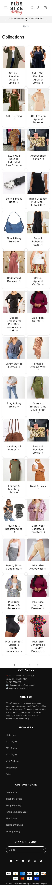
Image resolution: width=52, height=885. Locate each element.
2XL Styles (11, 741)
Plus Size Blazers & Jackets (13, 605)
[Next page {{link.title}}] (38, 665)
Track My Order (14, 799)
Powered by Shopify (38, 884)
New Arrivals (38, 486)
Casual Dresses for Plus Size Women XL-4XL (14, 324)
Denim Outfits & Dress (14, 365)
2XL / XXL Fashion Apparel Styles (38, 78)
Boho (8, 774)
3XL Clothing (14, 116)
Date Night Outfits (38, 319)
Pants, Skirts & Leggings (13, 567)
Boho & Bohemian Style (38, 241)
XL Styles (10, 735)
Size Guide (11, 818)
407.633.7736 (15, 682)
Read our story (22, 718)
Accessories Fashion (38, 157)
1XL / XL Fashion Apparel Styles (14, 78)
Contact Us (11, 792)
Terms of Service (14, 825)
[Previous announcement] (5, 19)
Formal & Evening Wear (38, 365)
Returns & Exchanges (16, 812)
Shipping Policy (14, 805)
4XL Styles (11, 754)
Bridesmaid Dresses (14, 280)
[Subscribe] (43, 849)
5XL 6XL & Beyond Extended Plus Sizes (13, 160)
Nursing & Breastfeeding (14, 527)
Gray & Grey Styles (13, 405)
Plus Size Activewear (36, 567)
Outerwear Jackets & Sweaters (37, 528)
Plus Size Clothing (21, 884)
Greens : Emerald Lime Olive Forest (38, 406)
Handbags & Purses (14, 448)
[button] (6, 8)
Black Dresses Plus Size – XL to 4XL (38, 201)
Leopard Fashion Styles (38, 449)
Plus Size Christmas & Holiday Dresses (38, 646)
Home (26, 26)
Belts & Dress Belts (14, 200)
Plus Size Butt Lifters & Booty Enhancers (14, 646)
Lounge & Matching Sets (14, 489)
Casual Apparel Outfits (37, 281)
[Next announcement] (46, 19)
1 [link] (14, 665)
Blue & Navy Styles (13, 240)
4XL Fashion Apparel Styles (38, 119)
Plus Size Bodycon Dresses (37, 605)
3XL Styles (11, 748)
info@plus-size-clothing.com (22, 685)
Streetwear (11, 767)
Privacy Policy (13, 831)
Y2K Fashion (12, 761)
